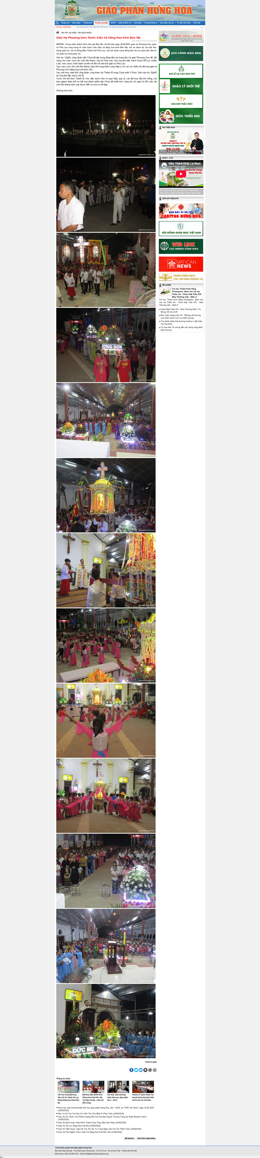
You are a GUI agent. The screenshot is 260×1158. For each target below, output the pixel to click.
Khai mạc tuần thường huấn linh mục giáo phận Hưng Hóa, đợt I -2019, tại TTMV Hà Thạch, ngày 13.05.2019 (106, 1108)
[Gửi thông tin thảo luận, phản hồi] (150, 1070)
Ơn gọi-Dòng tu (150, 23)
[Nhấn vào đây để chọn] (146, 1138)
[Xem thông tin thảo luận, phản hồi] (155, 1070)
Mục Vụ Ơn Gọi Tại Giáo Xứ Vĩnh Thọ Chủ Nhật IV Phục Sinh (85, 1113)
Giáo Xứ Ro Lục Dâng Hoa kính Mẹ (73, 1126)
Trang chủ (65, 23)
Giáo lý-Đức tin (125, 23)
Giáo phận (76, 23)
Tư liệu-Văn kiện (184, 23)
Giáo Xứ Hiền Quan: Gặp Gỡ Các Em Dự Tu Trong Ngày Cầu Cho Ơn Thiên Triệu (94, 1129)
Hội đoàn (138, 23)
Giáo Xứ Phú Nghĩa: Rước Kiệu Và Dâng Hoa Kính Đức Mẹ (84, 1132)
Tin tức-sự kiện (101, 23)
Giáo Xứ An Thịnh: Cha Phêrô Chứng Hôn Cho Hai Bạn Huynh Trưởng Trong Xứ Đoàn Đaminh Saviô (102, 1117)
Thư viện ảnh (168, 127)
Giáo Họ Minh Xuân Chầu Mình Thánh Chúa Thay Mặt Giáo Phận (86, 1122)
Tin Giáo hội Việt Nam (98, 27)
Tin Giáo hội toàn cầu (117, 27)
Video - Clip (167, 158)
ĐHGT (113, 23)
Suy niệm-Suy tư (167, 23)
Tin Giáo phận (82, 27)
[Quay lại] (129, 1138)
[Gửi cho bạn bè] (141, 1070)
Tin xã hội (132, 27)
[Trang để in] (145, 1071)
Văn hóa (196, 23)
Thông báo (87, 23)
